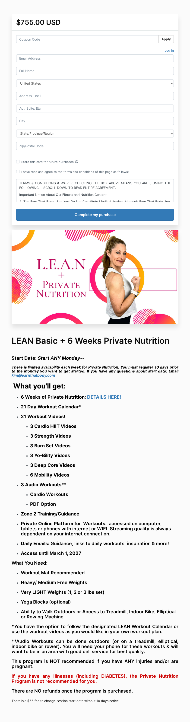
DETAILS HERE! (104, 397)
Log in (169, 50)
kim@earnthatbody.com (33, 375)
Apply (166, 39)
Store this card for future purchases (49, 162)
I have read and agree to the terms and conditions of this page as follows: (75, 172)
